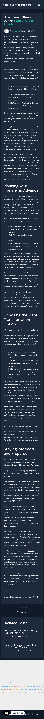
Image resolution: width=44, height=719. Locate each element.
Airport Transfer (20, 647)
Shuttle (42, 702)
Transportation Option (17, 322)
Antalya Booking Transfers (17, 4)
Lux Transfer (38, 702)
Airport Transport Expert (4, 698)
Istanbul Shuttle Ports (9, 695)
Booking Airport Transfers (13, 698)
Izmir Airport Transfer (4, 686)
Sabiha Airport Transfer (33, 670)
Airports (34, 702)
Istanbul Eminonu (13, 676)
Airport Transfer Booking (22, 670)
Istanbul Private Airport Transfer (30, 698)
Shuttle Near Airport (39, 698)
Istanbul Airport (25, 673)
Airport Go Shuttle (39, 689)
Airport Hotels (4, 670)
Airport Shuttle (4, 664)
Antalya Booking (29, 686)
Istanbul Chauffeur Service (19, 692)
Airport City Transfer (27, 667)
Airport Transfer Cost (34, 673)
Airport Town (40, 679)
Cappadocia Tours (22, 676)
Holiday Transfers (2, 702)
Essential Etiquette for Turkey (21, 630)
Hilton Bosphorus (9, 673)
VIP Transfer (19, 705)
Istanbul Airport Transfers (19, 22)
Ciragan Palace (12, 667)
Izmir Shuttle (11, 686)
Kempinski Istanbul (28, 664)
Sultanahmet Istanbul (18, 664)
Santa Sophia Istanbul (38, 664)
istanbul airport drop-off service (27, 597)
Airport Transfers (14, 632)
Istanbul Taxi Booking (35, 692)
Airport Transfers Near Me (39, 695)
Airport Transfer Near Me (30, 695)
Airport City (25, 679)
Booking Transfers (16, 702)
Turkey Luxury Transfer (32, 689)
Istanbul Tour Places (31, 676)
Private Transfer (23, 695)
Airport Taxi (10, 664)
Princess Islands (32, 679)
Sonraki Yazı (22, 612)
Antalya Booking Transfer (4, 692)
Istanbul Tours (5, 667)
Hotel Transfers (12, 692)
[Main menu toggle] (38, 4)
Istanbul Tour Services (30, 682)
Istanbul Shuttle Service (24, 689)
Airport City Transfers (37, 667)
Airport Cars (19, 667)
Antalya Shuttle (23, 686)
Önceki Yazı (22, 608)
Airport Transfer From (5, 679)
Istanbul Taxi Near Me (16, 695)
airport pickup (9, 597)
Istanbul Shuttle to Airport (24, 702)
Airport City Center (12, 670)
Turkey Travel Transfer (7, 689)
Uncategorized (11, 636)
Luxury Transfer (24, 705)
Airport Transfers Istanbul (16, 679)
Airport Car (30, 702)
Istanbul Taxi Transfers (21, 698)
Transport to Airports (9, 702)
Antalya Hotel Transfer (17, 686)
